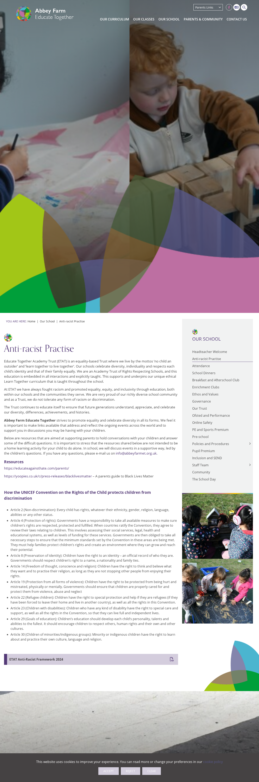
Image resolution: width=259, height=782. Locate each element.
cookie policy (213, 762)
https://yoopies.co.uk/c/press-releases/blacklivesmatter (48, 476)
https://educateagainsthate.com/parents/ (36, 468)
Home (31, 321)
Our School (47, 321)
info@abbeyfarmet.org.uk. (137, 453)
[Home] (45, 13)
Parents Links (204, 7)
